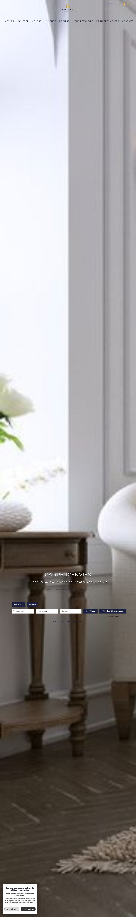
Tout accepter (28, 909)
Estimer (32, 605)
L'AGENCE (50, 21)
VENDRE (36, 21)
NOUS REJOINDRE (83, 21)
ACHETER (23, 21)
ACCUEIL (9, 21)
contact (127, 21)
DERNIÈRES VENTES (107, 21)
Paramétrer (11, 909)
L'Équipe (64, 21)
